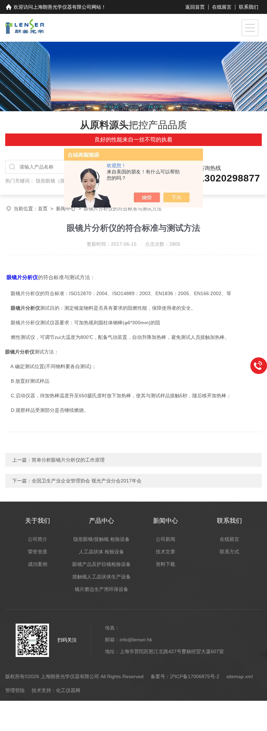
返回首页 (195, 7)
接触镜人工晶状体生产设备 (101, 576)
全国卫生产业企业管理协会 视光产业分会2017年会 (86, 481)
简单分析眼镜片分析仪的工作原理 (68, 460)
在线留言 (222, 7)
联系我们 (248, 7)
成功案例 (37, 564)
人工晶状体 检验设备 (101, 551)
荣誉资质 (37, 551)
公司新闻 (165, 539)
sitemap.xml (239, 676)
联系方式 (229, 551)
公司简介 (37, 539)
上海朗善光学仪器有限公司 (62, 7)
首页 (43, 208)
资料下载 (165, 564)
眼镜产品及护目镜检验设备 (101, 564)
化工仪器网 (68, 690)
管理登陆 (15, 690)
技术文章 (165, 551)
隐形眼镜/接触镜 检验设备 (101, 539)
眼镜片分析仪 (22, 277)
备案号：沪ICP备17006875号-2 (185, 676)
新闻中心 (65, 208)
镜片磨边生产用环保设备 (101, 589)
